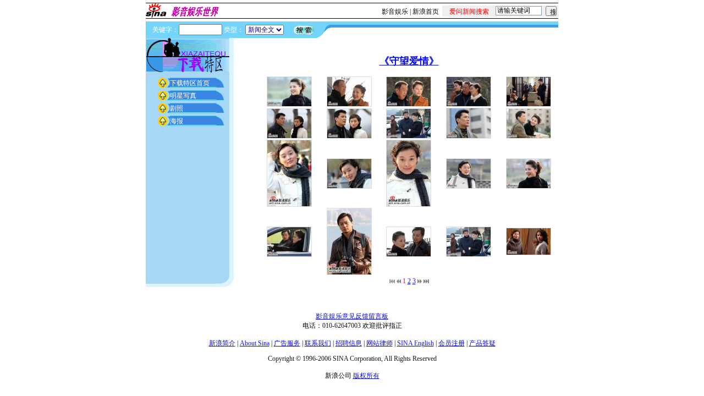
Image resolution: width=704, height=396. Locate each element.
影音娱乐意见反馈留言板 (352, 316)
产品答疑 (482, 343)
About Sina (255, 343)
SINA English (415, 343)
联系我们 (318, 343)
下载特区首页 (190, 83)
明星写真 (183, 96)
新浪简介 (222, 343)
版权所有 (366, 376)
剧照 (176, 108)
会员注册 (451, 343)
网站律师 (379, 343)
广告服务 (287, 343)
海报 (176, 121)
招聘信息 (349, 343)
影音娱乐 (395, 11)
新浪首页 (426, 11)
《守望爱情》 (409, 61)
